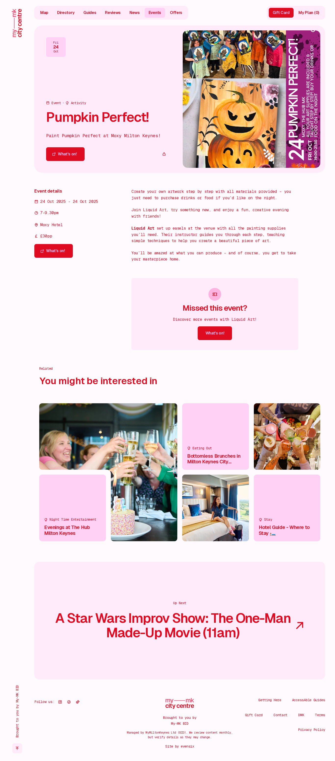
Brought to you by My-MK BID (17, 711)
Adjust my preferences (283, 741)
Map (44, 12)
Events (155, 12)
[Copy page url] (164, 154)
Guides (89, 12)
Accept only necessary (283, 725)
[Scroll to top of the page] (17, 748)
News (134, 12)
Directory (66, 12)
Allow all (282, 710)
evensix (187, 746)
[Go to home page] (17, 23)
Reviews (113, 12)
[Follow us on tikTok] (78, 702)
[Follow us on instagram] (60, 702)
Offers (176, 12)
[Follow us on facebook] (69, 702)
